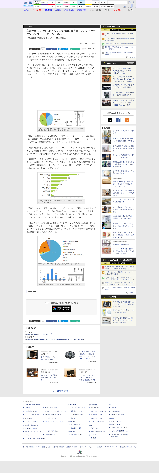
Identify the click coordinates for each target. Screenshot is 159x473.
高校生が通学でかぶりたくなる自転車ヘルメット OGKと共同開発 (123, 164)
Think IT (27, 407)
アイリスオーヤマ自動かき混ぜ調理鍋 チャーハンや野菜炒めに (123, 193)
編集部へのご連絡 (72, 447)
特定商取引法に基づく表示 (128, 447)
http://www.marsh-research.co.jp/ (38, 334)
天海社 (114, 407)
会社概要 (99, 447)
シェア (53, 49)
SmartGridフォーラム (52, 407)
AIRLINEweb (95, 407)
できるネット (29, 435)
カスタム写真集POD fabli (120, 431)
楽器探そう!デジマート (78, 411)
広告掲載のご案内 (58, 447)
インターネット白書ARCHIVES (35, 438)
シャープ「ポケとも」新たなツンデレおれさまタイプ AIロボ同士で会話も (123, 251)
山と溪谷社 (71, 421)
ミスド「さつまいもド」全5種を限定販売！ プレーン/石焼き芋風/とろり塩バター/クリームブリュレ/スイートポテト (119, 279)
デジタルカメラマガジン (33, 431)
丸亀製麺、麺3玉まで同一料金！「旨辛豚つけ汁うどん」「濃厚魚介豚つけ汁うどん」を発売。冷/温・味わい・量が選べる (119, 269)
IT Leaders (28, 418)
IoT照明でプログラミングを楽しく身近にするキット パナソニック (123, 226)
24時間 (114, 30)
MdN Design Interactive (98, 431)
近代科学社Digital (76, 434)
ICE (110, 405)
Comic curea (116, 411)
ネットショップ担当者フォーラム (55, 411)
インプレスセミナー (51, 418)
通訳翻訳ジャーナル (97, 414)
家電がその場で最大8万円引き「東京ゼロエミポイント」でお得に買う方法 (123, 320)
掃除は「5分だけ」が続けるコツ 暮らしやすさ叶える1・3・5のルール (123, 184)
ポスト (36, 49)
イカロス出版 (93, 405)
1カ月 (131, 30)
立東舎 (73, 418)
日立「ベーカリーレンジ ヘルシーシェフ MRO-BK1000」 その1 (87, 377)
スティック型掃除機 (95, 10)
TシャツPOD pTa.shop (119, 427)
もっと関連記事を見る (60, 391)
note (76, 49)
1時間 (105, 30)
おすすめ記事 (111, 297)
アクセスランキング (114, 27)
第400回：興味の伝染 (121, 244)
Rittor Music (72, 405)
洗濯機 (107, 10)
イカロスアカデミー (97, 421)
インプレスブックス (51, 431)
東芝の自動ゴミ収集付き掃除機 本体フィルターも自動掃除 (123, 148)
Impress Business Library (53, 414)
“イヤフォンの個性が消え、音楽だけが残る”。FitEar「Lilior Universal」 (123, 70)
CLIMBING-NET (76, 428)
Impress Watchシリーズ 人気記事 (119, 260)
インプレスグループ (111, 447)
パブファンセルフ (117, 421)
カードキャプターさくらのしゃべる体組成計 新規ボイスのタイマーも (123, 235)
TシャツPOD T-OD (77, 414)
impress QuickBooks (118, 414)
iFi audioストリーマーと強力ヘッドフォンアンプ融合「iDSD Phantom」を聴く (123, 102)
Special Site (111, 63)
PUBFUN (112, 418)
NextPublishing (50, 434)
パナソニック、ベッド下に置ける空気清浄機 (119, 44)
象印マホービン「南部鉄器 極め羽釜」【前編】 (49, 377)
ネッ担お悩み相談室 (31, 425)
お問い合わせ (46, 447)
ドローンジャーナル (31, 421)
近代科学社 (71, 431)
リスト (43, 49)
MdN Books (94, 428)
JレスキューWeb (96, 418)
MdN (90, 425)
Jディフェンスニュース (98, 411)
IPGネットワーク (114, 424)
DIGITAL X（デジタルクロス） (54, 421)
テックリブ (92, 435)
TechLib (93, 438)
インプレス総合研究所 (32, 414)
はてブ (65, 49)
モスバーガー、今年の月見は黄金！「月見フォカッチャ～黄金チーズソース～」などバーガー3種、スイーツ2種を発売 (120, 284)
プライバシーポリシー (87, 447)
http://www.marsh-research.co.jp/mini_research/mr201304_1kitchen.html (54, 339)
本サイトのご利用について (31, 447)
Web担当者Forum (31, 411)
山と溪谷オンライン (77, 424)
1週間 (123, 30)
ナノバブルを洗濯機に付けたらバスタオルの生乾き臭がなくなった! (123, 304)
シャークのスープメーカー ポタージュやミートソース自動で (123, 209)
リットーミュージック (78, 407)
